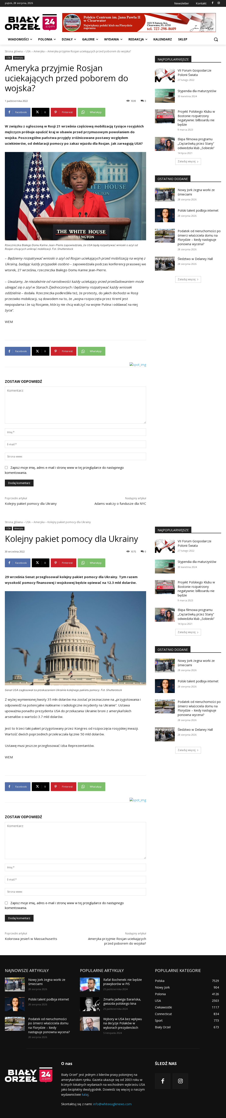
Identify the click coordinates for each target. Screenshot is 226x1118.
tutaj (85, 1094)
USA (28, 51)
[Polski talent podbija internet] (165, 215)
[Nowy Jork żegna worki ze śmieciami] (165, 195)
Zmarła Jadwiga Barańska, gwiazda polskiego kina (122, 1001)
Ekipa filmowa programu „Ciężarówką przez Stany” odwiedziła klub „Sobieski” (196, 143)
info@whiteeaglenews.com (112, 1104)
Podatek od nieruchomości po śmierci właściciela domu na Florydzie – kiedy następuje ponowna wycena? (199, 237)
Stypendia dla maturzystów (197, 91)
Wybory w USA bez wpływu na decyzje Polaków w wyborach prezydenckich (122, 1023)
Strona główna (14, 51)
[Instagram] (218, 3)
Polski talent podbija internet (198, 210)
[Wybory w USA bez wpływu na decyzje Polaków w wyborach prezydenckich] (90, 1024)
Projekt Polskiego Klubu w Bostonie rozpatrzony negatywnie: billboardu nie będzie (196, 118)
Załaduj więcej (187, 161)
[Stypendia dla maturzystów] (165, 96)
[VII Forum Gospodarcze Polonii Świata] (165, 75)
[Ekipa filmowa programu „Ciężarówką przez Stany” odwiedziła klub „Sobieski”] (165, 144)
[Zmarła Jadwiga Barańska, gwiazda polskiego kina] (90, 1004)
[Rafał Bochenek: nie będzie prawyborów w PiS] (90, 984)
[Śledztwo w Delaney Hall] (165, 264)
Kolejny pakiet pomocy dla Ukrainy (31, 503)
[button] (216, 39)
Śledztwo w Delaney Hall (195, 259)
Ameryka (39, 51)
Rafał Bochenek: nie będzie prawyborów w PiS (122, 982)
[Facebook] (212, 3)
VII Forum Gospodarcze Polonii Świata (194, 72)
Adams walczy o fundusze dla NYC (120, 503)
